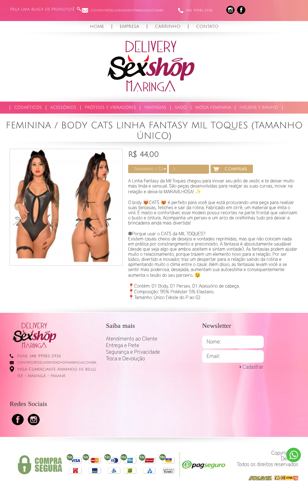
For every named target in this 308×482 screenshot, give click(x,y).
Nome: (214, 342)
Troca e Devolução (125, 359)
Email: (213, 356)
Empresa (129, 26)
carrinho (167, 26)
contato (207, 26)
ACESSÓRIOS (63, 107)
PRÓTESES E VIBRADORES (110, 107)
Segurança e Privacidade (133, 352)
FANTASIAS (155, 107)
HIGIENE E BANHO (258, 107)
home (97, 26)
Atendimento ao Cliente (131, 339)
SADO (181, 107)
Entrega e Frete (122, 345)
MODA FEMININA (213, 107)
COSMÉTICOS (28, 107)
